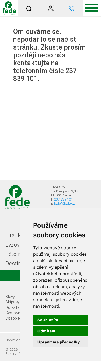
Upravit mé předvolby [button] (58, 342)
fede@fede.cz (64, 203)
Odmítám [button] (46, 331)
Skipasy (12, 302)
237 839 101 (63, 199)
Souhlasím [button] (47, 319)
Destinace (17, 263)
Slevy (10, 296)
